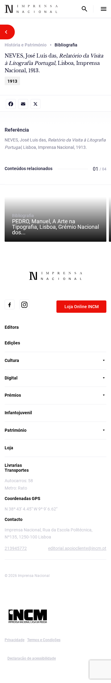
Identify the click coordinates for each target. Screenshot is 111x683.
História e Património (26, 44)
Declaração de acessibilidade (31, 658)
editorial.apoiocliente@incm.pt (77, 548)
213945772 (16, 548)
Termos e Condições (43, 640)
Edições (12, 342)
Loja (9, 447)
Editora (12, 327)
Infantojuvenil (18, 412)
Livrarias (13, 465)
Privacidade (14, 640)
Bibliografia (55, 224)
